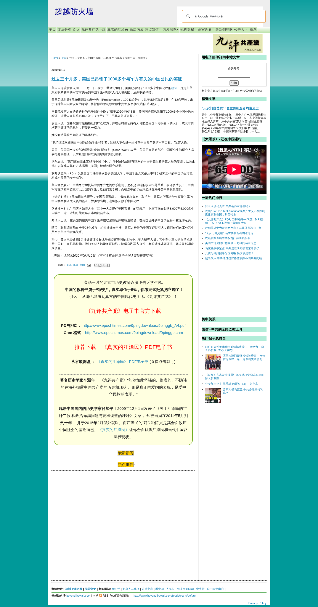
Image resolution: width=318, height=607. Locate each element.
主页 (52, 29)
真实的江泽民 (117, 29)
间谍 (69, 265)
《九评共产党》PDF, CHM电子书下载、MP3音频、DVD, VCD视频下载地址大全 (234, 221)
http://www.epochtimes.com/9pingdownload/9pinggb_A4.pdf (134, 325)
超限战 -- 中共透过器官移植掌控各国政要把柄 (233, 258)
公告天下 (241, 29)
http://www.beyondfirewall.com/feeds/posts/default (164, 595)
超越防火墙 (74, 11)
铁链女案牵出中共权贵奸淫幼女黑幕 (227, 238)
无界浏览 (90, 589)
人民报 (170, 589)
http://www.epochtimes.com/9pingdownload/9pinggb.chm (134, 333)
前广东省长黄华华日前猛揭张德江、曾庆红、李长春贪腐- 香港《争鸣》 (234, 348)
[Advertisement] (83, 515)
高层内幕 (136, 29)
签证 (174, 88)
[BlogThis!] (100, 265)
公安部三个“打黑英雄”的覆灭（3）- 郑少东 (231, 383)
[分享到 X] (104, 265)
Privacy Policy (257, 603)
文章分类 (64, 29)
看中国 (159, 589)
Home (55, 57)
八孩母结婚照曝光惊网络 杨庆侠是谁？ (229, 253)
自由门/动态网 (73, 589)
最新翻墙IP (224, 29)
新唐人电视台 (130, 589)
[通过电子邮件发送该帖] (88, 265)
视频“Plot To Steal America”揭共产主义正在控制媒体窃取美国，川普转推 (235, 212)
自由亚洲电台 (215, 589)
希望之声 (147, 589)
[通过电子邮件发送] (96, 265)
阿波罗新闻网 (185, 589)
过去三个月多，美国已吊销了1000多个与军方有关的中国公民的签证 (116, 79)
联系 (253, 29)
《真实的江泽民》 (113, 430)
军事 (75, 265)
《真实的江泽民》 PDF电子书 (122, 361)
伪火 (76, 29)
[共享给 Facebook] (108, 265)
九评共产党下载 (93, 29)
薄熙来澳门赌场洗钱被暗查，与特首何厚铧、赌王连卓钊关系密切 (244, 357)
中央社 (200, 589)
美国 (64, 57)
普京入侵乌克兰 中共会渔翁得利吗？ (228, 206)
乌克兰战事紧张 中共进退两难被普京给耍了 (232, 248)
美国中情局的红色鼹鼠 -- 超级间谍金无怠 (230, 243)
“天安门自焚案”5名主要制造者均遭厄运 (230, 108)
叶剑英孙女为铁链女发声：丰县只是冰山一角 (233, 228)
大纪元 (116, 589)
